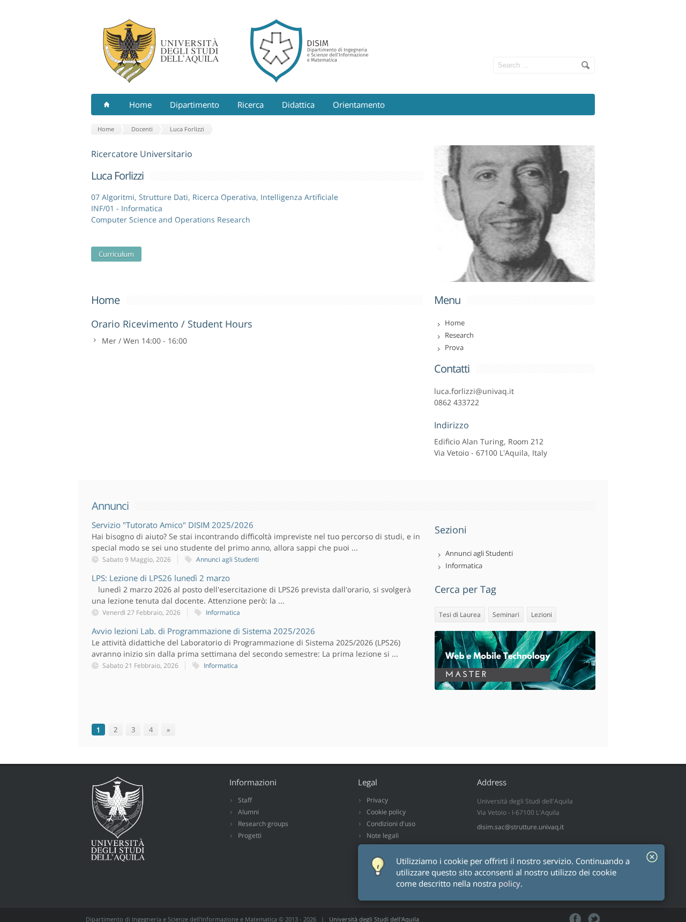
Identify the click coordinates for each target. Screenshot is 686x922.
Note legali (383, 835)
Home (140, 104)
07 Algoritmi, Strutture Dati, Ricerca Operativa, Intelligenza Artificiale (214, 197)
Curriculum (116, 254)
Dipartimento (194, 104)
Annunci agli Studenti (227, 559)
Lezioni (541, 614)
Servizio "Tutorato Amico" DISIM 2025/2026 (172, 524)
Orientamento (359, 104)
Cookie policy (386, 811)
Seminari (506, 614)
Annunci (110, 506)
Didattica (298, 104)
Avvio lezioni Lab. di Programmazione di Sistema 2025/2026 (203, 631)
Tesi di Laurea (460, 614)
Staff (245, 800)
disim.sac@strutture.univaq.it (520, 826)
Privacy (377, 800)
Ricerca (250, 104)
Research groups (263, 823)
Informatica (223, 612)
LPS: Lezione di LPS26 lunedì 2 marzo (161, 577)
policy (509, 883)
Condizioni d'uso (391, 823)
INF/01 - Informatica (126, 208)
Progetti (250, 835)
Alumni (248, 811)
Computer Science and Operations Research (170, 219)
